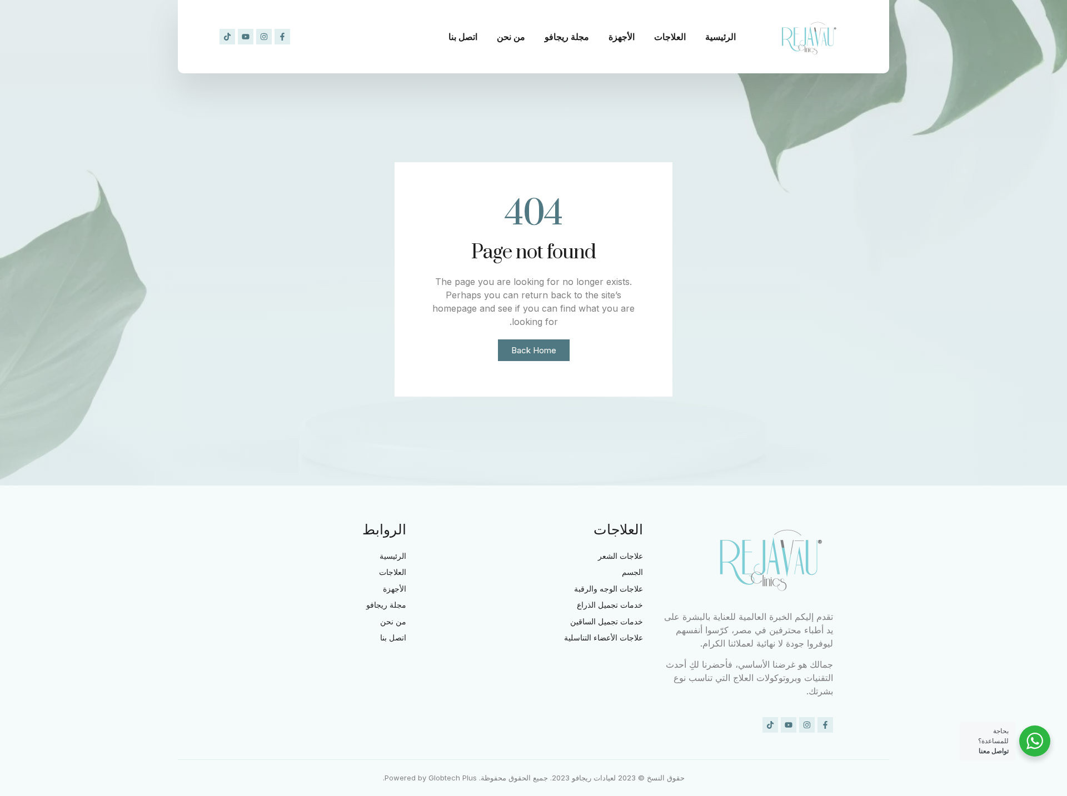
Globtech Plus (452, 777)
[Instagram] (264, 36)
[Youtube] (245, 36)
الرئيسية (720, 36)
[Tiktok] (227, 36)
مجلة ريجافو (567, 36)
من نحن (511, 36)
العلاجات (670, 36)
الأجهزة (622, 36)
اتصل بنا (462, 36)
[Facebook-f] (282, 36)
